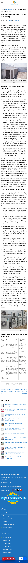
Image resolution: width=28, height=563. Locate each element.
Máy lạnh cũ (6, 521)
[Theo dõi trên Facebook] (13, 490)
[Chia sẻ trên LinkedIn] (20, 384)
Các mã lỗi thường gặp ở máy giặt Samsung (13, 424)
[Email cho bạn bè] (15, 384)
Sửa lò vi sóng (6, 540)
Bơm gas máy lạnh (7, 527)
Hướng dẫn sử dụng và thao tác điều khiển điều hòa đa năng (15, 410)
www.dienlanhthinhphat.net (14, 486)
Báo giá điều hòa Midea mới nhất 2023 (15, 433)
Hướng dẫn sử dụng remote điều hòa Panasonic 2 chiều (14, 419)
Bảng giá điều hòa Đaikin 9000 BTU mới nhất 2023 (15, 414)
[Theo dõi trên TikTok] (18, 490)
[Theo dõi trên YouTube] (21, 490)
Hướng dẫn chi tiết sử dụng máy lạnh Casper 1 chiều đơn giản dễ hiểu (14, 429)
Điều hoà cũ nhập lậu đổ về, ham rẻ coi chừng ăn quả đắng (21, 391)
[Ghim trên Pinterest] (18, 384)
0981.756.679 (10, 482)
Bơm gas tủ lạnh (7, 537)
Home (2, 9)
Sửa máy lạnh (6, 513)
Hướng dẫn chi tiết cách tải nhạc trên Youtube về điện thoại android (14, 452)
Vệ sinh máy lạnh (7, 516)
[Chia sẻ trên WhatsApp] (7, 384)
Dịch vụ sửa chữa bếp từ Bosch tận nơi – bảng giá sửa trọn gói (15, 448)
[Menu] (2, 2)
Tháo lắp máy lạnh (7, 518)
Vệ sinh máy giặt (7, 546)
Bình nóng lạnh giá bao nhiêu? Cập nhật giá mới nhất (16, 443)
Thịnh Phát (16, 20)
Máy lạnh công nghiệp (8, 524)
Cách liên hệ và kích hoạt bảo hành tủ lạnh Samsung (15, 405)
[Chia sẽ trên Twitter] (12, 384)
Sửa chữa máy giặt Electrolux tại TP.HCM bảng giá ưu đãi (15, 438)
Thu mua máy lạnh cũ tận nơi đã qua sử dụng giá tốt (7, 391)
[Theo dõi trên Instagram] (16, 490)
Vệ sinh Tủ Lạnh (7, 543)
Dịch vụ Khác (8, 9)
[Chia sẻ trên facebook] (10, 384)
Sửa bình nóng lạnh (7, 552)
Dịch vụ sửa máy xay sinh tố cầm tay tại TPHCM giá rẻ (15, 457)
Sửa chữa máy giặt (7, 549)
